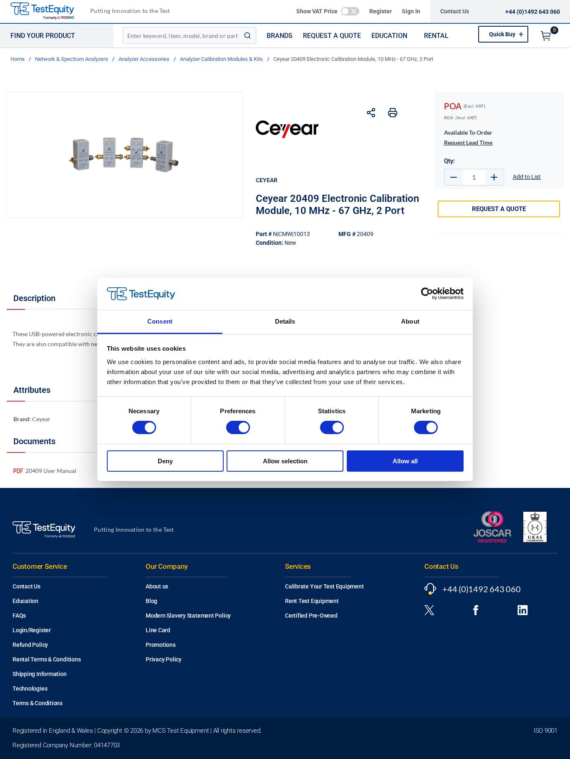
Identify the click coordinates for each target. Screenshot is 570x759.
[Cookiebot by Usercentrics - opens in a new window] (427, 293)
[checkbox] (350, 11)
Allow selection (285, 461)
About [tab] (410, 321)
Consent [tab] (159, 321)
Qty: (449, 161)
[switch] (238, 427)
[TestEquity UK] (47, 11)
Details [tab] (285, 321)
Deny (165, 461)
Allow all (405, 461)
